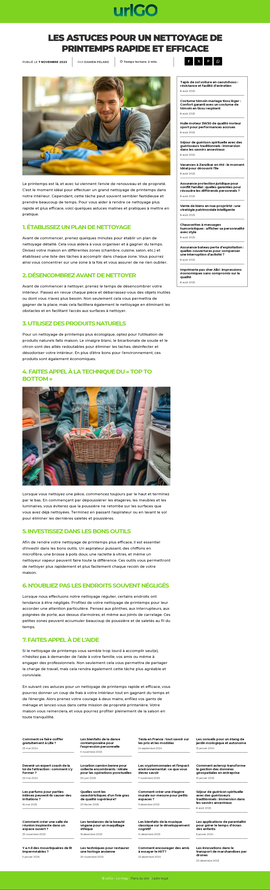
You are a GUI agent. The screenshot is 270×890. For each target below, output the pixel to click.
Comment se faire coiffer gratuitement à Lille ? (42, 741)
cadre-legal (160, 878)
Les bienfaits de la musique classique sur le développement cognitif (163, 825)
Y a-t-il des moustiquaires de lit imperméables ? (47, 849)
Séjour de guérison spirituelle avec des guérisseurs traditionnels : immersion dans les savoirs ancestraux (211, 146)
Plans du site (139, 878)
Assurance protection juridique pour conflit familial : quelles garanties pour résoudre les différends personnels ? (210, 187)
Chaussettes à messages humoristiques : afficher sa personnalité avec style (212, 228)
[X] (198, 61)
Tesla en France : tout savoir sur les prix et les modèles (163, 741)
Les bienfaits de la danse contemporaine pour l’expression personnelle (100, 742)
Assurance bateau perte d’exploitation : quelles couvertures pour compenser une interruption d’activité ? (212, 251)
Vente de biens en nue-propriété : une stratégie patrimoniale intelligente (210, 207)
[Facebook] (189, 61)
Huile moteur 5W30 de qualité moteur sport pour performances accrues (210, 125)
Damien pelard (96, 62)
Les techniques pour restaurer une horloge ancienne (104, 849)
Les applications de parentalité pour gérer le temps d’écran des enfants (221, 825)
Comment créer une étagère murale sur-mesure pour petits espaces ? (163, 795)
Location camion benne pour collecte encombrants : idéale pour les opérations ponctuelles (106, 769)
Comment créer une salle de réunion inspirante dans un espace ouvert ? (45, 825)
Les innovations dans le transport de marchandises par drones (221, 851)
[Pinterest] (208, 61)
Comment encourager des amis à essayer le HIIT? (163, 849)
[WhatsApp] (218, 61)
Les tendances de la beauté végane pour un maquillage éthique (102, 825)
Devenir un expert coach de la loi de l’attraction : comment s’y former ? (47, 769)
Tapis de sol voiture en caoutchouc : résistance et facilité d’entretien (209, 84)
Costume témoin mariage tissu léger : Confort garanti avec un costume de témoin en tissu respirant (210, 104)
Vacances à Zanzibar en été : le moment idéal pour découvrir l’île (212, 166)
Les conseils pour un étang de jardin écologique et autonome (221, 741)
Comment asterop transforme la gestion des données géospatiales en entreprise (221, 769)
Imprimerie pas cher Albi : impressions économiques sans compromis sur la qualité (211, 273)
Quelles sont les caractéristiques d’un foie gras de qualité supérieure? (104, 795)
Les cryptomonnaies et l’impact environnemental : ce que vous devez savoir (163, 769)
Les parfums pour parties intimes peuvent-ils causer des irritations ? (46, 795)
